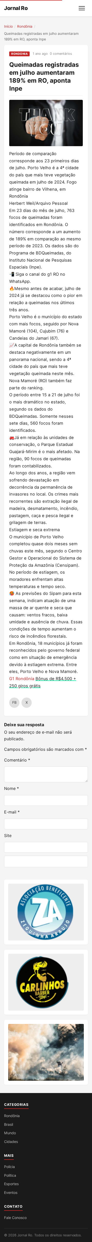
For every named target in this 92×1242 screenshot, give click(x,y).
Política (10, 1175)
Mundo (10, 1133)
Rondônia (24, 26)
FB (14, 702)
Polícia (9, 1166)
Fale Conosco (15, 1217)
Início (8, 26)
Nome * (11, 788)
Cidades (11, 1141)
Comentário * (17, 760)
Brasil (8, 1124)
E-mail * (12, 812)
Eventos (10, 1192)
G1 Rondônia (21, 678)
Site (8, 835)
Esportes (11, 1184)
